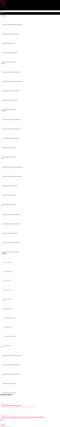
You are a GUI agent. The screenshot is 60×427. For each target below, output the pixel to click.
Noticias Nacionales (3, 63)
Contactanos (2, 424)
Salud (1, 3)
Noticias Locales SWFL (3, 1)
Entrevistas (2, 346)
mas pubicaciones (2, 419)
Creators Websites (11, 426)
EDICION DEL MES (4, 253)
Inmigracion (2, 158)
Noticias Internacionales (4, 2)
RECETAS (3, 5)
